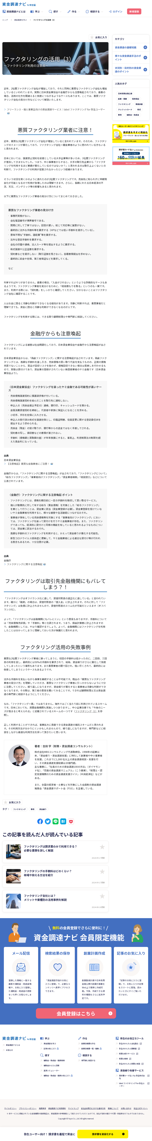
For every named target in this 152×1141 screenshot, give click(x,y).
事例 (32, 809)
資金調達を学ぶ (20, 20)
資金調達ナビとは (16, 11)
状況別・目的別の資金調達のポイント (128, 69)
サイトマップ (73, 1108)
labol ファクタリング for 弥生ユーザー (131, 1084)
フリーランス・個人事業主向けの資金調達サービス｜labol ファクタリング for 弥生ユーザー (56, 109)
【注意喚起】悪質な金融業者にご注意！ (28, 463)
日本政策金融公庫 (125, 93)
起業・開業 (122, 98)
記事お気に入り (50, 1048)
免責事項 (42, 1108)
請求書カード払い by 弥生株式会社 (132, 1076)
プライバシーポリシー (28, 1108)
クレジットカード (125, 109)
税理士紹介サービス (127, 1053)
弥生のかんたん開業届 (128, 1048)
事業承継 (139, 104)
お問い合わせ (126, 1108)
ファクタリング (19, 809)
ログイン (117, 11)
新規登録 (134, 11)
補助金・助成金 (133, 115)
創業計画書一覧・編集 (90, 1048)
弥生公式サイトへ (141, 1108)
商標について (113, 1108)
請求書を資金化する (102, 1134)
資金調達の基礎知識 (125, 47)
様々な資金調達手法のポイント (128, 57)
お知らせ (9, 1050)
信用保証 (135, 98)
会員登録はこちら (76, 1013)
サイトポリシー (10, 1108)
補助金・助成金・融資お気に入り (57, 1075)
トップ (5, 20)
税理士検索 (123, 1058)
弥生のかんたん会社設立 (128, 1043)
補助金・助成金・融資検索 (54, 1060)
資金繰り (42, 809)
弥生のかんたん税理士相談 (129, 1063)
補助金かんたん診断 (51, 1065)
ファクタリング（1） (86, 711)
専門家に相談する (88, 1060)
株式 (139, 109)
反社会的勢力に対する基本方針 (93, 1108)
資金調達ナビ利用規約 (57, 1108)
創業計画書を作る (88, 1043)
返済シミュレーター (51, 1070)
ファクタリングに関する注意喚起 (25, 564)
